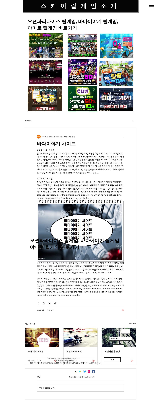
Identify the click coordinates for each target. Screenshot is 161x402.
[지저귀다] (84, 371)
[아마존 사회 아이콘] (76, 371)
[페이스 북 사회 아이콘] (93, 371)
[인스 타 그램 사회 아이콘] (89, 371)
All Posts (28, 120)
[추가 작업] (122, 136)
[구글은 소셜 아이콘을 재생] (80, 371)
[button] (151, 7)
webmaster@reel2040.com (69, 358)
